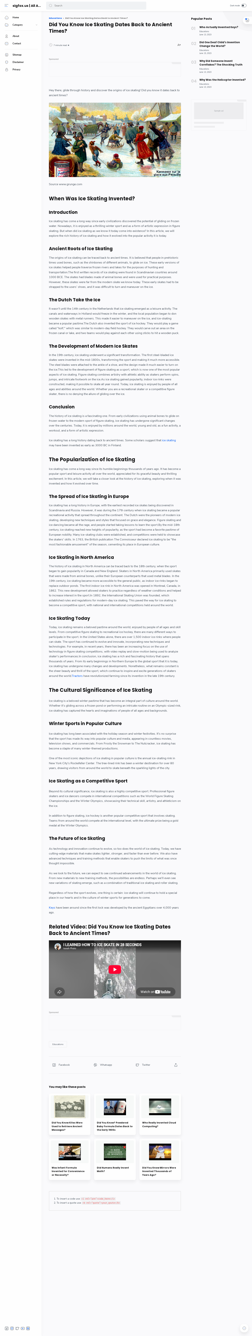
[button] (50, 6)
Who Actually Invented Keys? (218, 27)
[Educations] (58, 1044)
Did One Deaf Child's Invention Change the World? (219, 44)
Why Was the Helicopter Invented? (222, 80)
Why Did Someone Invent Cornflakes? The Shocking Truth (220, 62)
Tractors (77, 676)
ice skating (169, 440)
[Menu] (6, 5)
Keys (52, 908)
